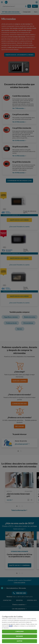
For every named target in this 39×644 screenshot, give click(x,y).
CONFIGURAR (19, 631)
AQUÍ (10, 626)
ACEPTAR (19, 641)
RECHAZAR (19, 636)
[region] (19, 627)
